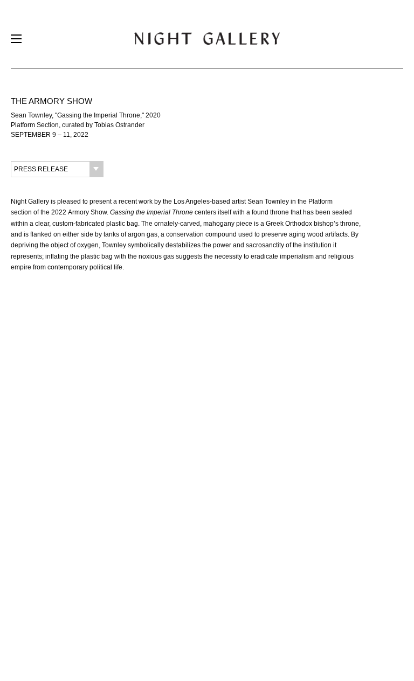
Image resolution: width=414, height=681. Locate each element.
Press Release (41, 169)
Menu (16, 41)
